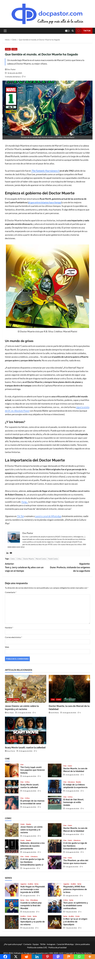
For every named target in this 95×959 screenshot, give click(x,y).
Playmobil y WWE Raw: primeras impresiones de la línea (54, 890)
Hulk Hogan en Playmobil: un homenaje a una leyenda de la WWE (12, 890)
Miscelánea (34, 900)
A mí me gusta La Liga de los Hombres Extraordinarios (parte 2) (54, 846)
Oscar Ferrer (11, 751)
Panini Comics (53, 559)
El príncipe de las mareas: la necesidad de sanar (12, 803)
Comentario (10, 592)
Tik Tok (20, 516)
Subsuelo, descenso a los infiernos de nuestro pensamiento (12, 846)
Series (36, 884)
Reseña (16, 699)
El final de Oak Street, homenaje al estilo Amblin (54, 803)
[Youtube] (11, 553)
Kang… (25, 501)
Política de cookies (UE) (37, 947)
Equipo (36, 944)
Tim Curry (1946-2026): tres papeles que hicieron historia (12, 770)
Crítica (14, 49)
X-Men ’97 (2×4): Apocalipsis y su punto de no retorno (12, 922)
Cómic (8, 49)
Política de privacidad (57, 947)
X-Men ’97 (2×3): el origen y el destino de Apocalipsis (54, 922)
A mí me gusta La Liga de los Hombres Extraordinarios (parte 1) (12, 862)
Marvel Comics (41, 559)
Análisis (30, 884)
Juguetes (23, 884)
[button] (5, 30)
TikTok (87, 31)
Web (7, 647)
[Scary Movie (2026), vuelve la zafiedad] (25, 730)
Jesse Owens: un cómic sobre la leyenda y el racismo (12, 830)
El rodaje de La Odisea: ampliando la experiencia (54, 786)
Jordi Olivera (54, 713)
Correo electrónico (13, 637)
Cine (52, 699)
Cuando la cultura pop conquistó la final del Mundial (12, 906)
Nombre (9, 627)
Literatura (71, 782)
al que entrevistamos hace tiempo (44, 202)
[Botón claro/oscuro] (67, 31)
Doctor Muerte (28, 559)
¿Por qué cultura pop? (13, 944)
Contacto (27, 944)
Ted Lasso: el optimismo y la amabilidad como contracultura (54, 906)
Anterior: (24, 567)
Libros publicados (82, 944)
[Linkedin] (7, 553)
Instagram (51, 944)
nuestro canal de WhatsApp (48, 516)
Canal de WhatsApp (65, 944)
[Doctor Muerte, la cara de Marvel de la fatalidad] (69, 689)
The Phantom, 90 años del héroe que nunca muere (54, 862)
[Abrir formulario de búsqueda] (73, 30)
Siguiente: (70, 567)
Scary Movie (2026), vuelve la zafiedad (25, 747)
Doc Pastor (11, 69)
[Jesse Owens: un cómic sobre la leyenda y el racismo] (25, 689)
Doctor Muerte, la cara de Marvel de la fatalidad (54, 770)
